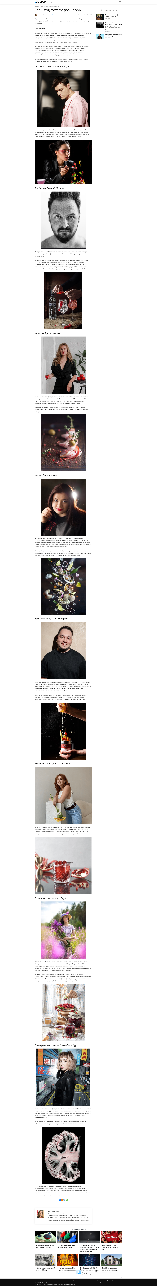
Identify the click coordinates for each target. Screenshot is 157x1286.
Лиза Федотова (46, 15)
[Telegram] (64, 1200)
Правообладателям (111, 1280)
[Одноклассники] (62, 1200)
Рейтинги (37, 6)
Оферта (86, 1280)
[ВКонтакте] (60, 1200)
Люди (42, 6)
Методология (55, 15)
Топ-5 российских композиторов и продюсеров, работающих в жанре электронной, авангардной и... (113, 26)
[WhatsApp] (67, 1200)
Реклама (80, 1280)
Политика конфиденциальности (97, 1280)
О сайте (67, 1280)
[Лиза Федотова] (36, 15)
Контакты (120, 1280)
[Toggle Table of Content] (88, 29)
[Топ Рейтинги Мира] (40, 2)
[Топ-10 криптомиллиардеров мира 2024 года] (100, 36)
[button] (120, 2)
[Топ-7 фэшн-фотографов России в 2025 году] (100, 17)
